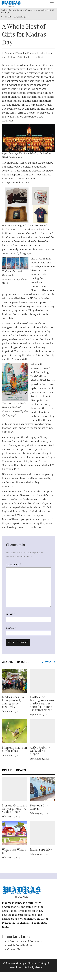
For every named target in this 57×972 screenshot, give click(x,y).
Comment (13, 565)
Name (10, 615)
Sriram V (9, 53)
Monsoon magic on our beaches (14, 749)
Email (11, 628)
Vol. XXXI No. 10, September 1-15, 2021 (22, 57)
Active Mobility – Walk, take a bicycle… (41, 750)
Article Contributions (19, 946)
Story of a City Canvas (39, 806)
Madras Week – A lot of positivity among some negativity (13, 702)
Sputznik (36, 967)
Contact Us (13, 949)
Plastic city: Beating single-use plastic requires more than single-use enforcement (42, 703)
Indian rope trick (41, 849)
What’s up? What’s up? (14, 851)
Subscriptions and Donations (24, 942)
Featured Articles (36, 53)
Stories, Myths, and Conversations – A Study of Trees (14, 808)
